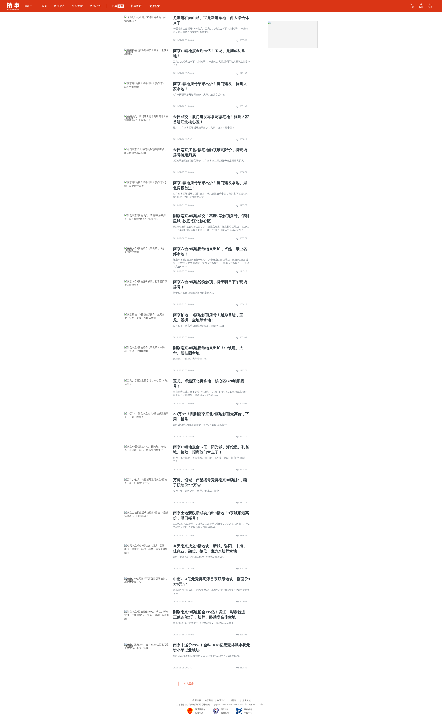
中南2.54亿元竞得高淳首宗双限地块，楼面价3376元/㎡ (211, 581)
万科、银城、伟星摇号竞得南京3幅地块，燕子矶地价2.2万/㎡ (210, 482)
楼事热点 (59, 5)
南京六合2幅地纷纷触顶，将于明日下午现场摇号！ (210, 284)
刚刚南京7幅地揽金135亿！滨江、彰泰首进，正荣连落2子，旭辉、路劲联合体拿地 (211, 614)
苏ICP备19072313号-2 (254, 704)
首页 (44, 5)
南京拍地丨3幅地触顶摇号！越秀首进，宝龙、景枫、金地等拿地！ (208, 317)
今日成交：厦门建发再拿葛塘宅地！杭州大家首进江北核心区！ (211, 119)
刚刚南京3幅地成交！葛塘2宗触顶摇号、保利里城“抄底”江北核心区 (211, 218)
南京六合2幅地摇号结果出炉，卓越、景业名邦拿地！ (210, 251)
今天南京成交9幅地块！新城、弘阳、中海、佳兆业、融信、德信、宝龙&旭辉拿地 (210, 548)
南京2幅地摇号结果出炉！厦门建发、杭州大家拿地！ (210, 86)
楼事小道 (95, 5)
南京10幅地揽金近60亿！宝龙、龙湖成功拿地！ (209, 53)
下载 (412, 5)
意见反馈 (246, 700)
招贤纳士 (234, 700)
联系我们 (221, 700)
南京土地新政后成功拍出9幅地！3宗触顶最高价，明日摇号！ (211, 515)
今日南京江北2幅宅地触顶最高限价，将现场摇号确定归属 (210, 152)
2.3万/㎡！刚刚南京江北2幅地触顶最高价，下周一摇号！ (211, 416)
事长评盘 (77, 5)
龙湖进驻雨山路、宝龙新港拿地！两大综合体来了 (211, 20)
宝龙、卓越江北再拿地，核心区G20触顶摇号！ (208, 383)
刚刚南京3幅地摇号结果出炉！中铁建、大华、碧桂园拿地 (208, 350)
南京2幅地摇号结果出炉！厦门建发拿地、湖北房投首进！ (210, 185)
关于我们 (209, 700)
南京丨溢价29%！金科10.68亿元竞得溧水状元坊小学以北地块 (211, 647)
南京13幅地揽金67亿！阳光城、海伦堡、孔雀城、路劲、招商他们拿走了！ (211, 449)
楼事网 (198, 700)
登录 (430, 5)
